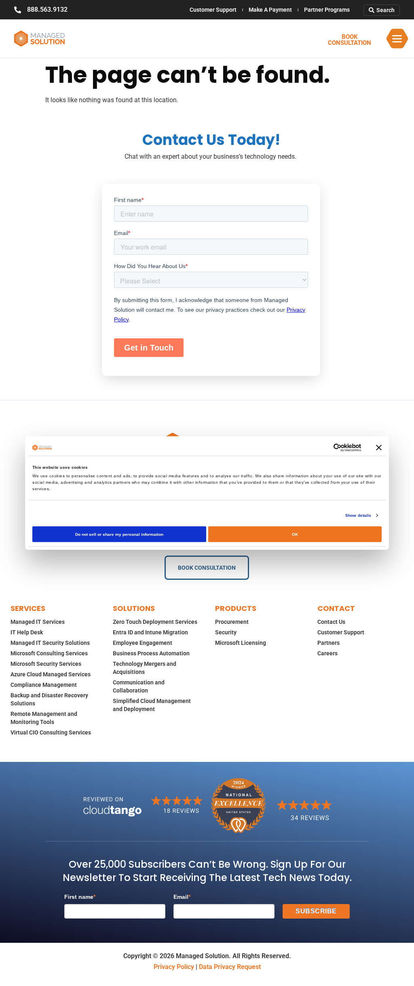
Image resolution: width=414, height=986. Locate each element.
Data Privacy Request (230, 967)
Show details (358, 515)
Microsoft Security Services (46, 664)
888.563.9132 (47, 9)
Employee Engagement (142, 643)
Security (226, 632)
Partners (328, 643)
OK (295, 534)
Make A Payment (270, 9)
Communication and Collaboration (139, 686)
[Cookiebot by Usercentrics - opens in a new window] (325, 448)
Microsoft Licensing (240, 643)
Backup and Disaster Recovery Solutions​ (49, 699)
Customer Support (213, 9)
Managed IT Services (38, 622)
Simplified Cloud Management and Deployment (152, 705)
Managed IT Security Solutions (50, 643)
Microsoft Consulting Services (49, 653)
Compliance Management (44, 685)
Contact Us (331, 622)
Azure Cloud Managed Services (51, 674)
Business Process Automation (151, 653)
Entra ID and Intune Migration (150, 632)
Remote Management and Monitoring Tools (44, 718)
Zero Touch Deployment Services (155, 622)
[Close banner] (379, 448)
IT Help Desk (27, 632)
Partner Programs (327, 9)
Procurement (232, 622)
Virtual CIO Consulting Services (51, 732)
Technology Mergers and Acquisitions (144, 668)
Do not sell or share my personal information (119, 534)
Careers (327, 653)
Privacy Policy (174, 967)
